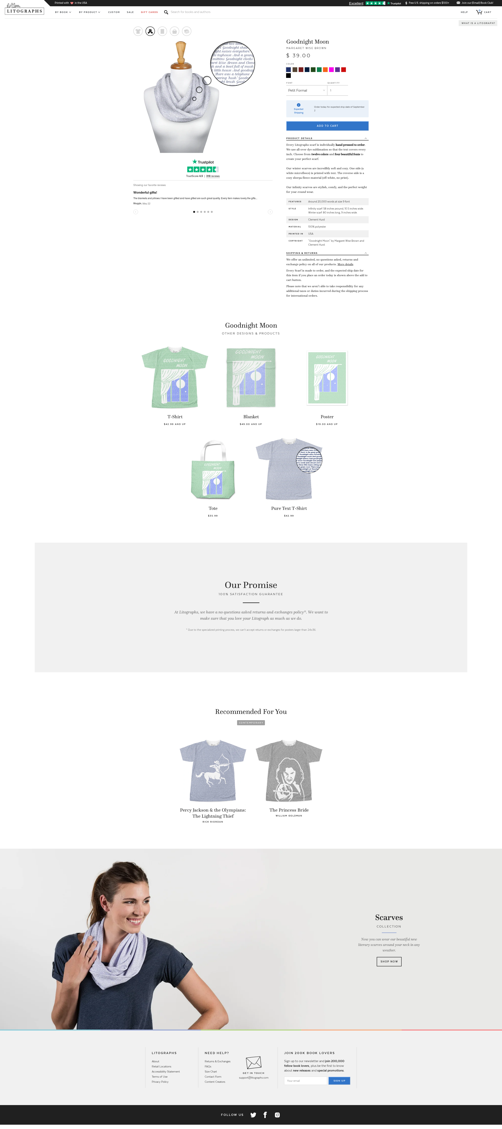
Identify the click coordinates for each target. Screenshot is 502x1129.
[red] (343, 70)
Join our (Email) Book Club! (477, 2)
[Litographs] (25, 9)
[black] (288, 75)
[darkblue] (307, 70)
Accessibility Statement (166, 1071)
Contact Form (213, 1076)
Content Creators (215, 1081)
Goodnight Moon (307, 41)
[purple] (337, 70)
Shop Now (389, 961)
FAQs (208, 1066)
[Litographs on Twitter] (253, 1115)
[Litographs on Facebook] (265, 1115)
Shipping (302, 253)
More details (345, 264)
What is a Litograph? (478, 23)
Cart (485, 11)
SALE (130, 12)
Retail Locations (161, 1066)
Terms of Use (159, 1076)
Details (299, 138)
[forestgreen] (313, 70)
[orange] (325, 70)
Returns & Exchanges (217, 1061)
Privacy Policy (160, 1081)
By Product (88, 12)
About (155, 1061)
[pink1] (331, 70)
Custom (114, 12)
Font (289, 83)
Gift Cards (149, 12)
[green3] (319, 70)
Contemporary (251, 722)
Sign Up (340, 1080)
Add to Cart (327, 125)
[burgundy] (301, 70)
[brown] (295, 70)
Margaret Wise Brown (306, 48)
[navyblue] (288, 70)
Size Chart (211, 1071)
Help (464, 12)
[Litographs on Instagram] (277, 1115)
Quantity (333, 83)
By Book (61, 12)
